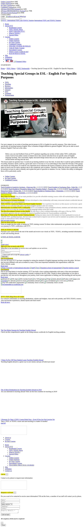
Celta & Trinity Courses (16, 48)
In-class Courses (10, 441)
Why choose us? (6, 195)
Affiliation (8, 469)
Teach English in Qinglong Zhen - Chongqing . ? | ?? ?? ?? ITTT (54, 191)
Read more (4, 266)
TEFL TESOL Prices (16, 29)
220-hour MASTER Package (10, 9)
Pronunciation (9, 95)
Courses (7, 37)
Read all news (5, 302)
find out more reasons (8, 220)
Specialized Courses (15, 50)
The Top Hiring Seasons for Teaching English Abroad (18, 330)
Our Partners (5, 270)
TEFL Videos (11, 68)
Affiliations (8, 57)
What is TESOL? (14, 33)
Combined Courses (7, 7)
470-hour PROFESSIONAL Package (13, 11)
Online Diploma (6, 3)
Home (7, 24)
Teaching (8, 84)
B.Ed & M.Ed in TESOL (17, 53)
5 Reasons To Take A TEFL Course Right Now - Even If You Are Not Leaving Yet (28, 419)
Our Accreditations (7, 258)
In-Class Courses (6, 5)
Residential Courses (15, 28)
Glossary (8, 90)
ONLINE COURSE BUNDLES (20, 46)
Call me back (5, 514)
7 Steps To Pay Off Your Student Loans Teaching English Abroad (22, 360)
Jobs (6, 55)
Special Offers (13, 35)
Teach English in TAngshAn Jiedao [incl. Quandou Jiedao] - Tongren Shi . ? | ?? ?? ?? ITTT (38, 189)
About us (8, 438)
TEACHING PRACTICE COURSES (21, 465)
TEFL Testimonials (23, 68)
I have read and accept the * (17, 254)
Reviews (8, 86)
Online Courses (6, 2)
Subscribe (5, 256)
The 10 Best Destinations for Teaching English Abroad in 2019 (21, 390)
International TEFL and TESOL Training (47, 20)
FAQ (6, 91)
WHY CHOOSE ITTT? (17, 31)
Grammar (8, 93)
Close (3, 525)
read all (3, 423)
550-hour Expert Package (9, 13)
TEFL (7, 82)
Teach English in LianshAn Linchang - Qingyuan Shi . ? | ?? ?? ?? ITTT (24, 187)
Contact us (8, 59)
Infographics (9, 88)
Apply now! (5, 244)
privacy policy (24, 254)
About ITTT (9, 26)
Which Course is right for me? (18, 52)
